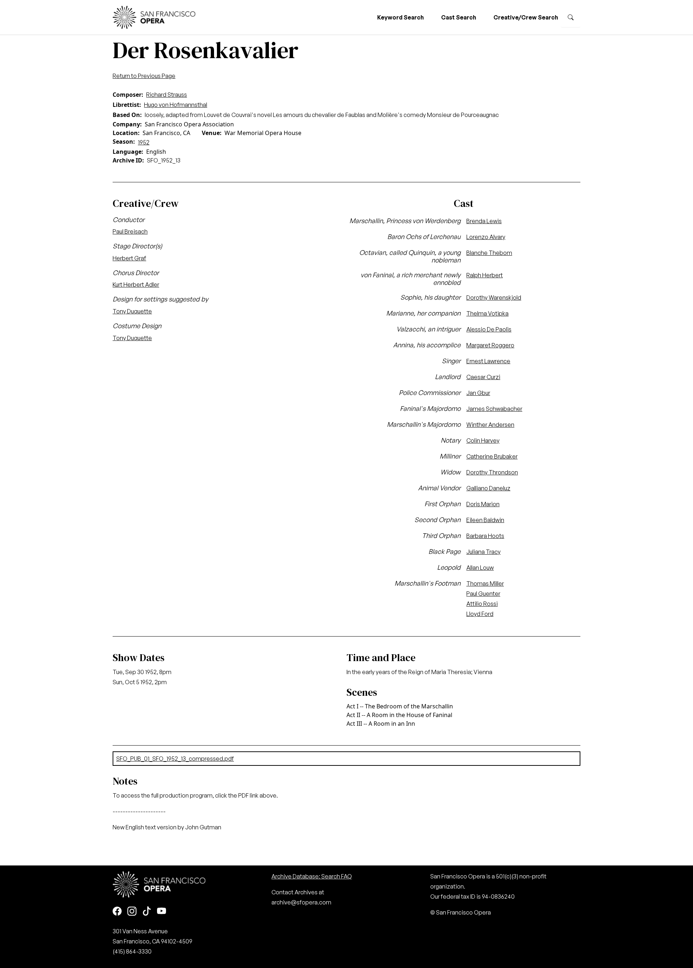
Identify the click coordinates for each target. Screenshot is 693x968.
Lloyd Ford (479, 613)
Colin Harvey (483, 440)
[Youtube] (161, 911)
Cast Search (458, 17)
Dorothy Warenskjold (493, 297)
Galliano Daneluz (488, 488)
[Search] (570, 17)
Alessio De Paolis (488, 329)
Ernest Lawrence (488, 361)
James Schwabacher (494, 408)
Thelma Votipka (487, 313)
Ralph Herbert (484, 275)
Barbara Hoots (485, 535)
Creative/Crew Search (525, 17)
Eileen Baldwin (485, 520)
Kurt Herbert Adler (136, 284)
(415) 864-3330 (132, 951)
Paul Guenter (483, 593)
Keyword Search (400, 17)
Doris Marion (483, 504)
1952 (143, 142)
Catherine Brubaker (492, 456)
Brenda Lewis (484, 221)
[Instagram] (131, 911)
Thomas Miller (485, 583)
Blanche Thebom (489, 252)
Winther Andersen (490, 424)
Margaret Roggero (490, 345)
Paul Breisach (130, 231)
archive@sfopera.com (301, 902)
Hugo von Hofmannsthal (175, 104)
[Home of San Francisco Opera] (154, 16)
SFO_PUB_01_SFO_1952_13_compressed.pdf (175, 758)
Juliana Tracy (483, 551)
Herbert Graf (129, 258)
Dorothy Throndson (492, 472)
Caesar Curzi (483, 377)
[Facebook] (117, 911)
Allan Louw (480, 567)
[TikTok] (146, 911)
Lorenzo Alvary (485, 236)
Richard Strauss (166, 94)
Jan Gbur (478, 392)
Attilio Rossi (482, 603)
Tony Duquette (132, 311)
